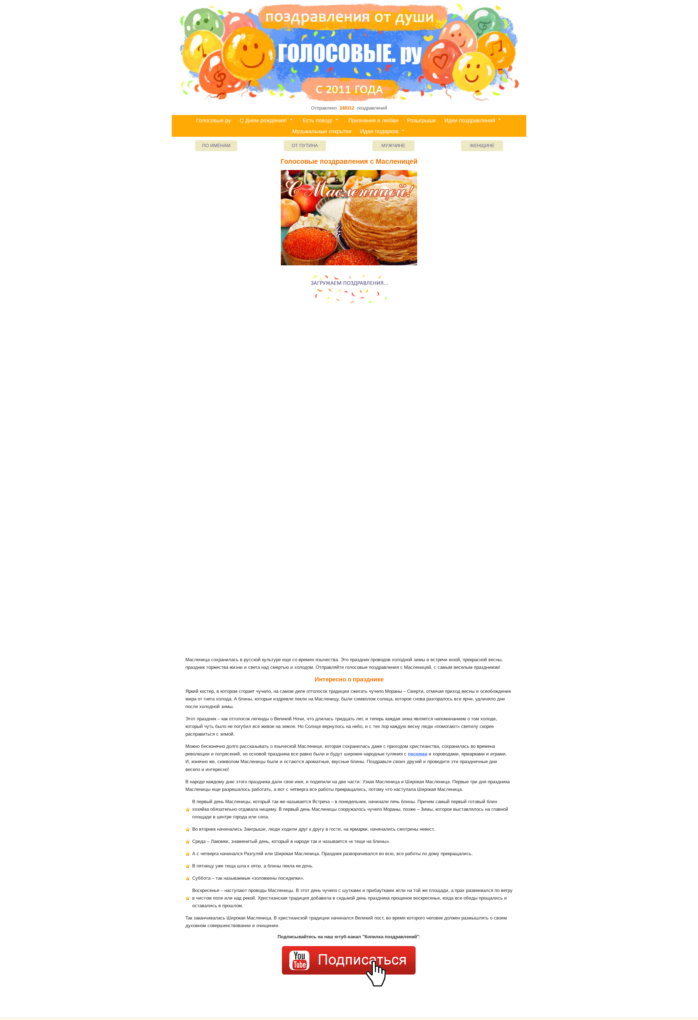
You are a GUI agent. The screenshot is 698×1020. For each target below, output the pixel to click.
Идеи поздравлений (469, 120)
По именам (216, 145)
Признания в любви (373, 120)
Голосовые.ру (213, 120)
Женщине (482, 145)
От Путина (305, 145)
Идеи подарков (379, 131)
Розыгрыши (421, 120)
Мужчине (393, 145)
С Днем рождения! (263, 120)
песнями (417, 754)
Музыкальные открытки (321, 131)
